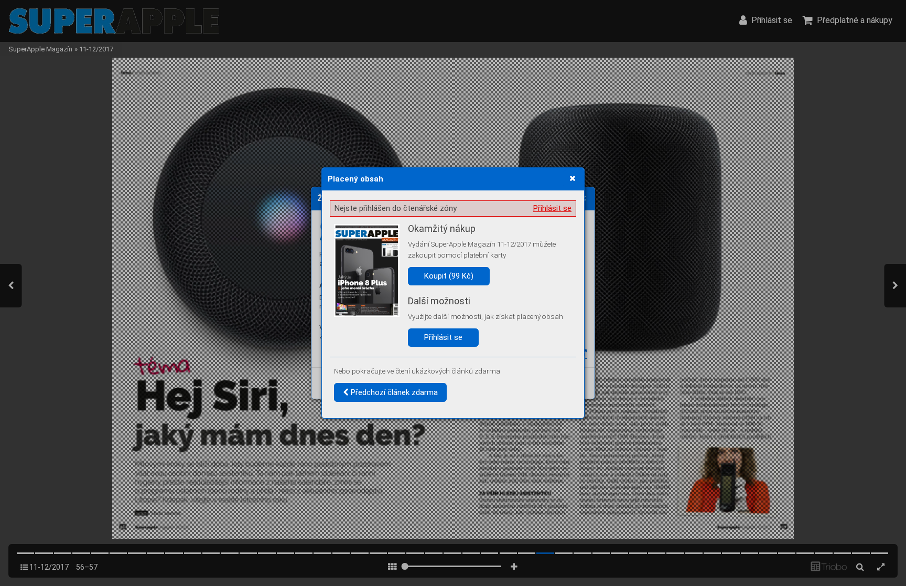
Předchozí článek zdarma (393, 392)
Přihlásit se (552, 208)
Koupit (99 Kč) (448, 276)
